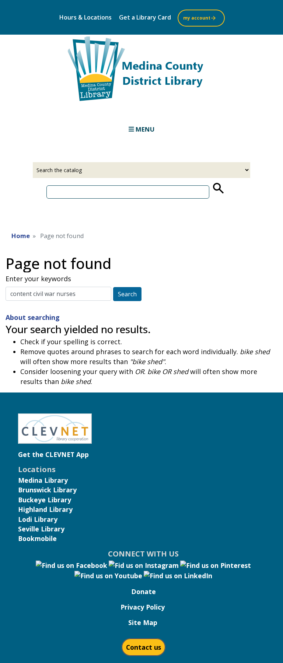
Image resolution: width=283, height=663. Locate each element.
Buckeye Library (44, 499)
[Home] (141, 71)
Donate (143, 591)
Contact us (143, 647)
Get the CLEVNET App (53, 454)
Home (20, 235)
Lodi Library (37, 519)
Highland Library (45, 509)
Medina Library (43, 480)
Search (127, 294)
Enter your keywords (38, 278)
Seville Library (41, 528)
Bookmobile (37, 538)
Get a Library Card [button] (145, 17)
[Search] (217, 188)
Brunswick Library (47, 489)
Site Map (142, 622)
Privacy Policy (142, 607)
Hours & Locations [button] (85, 17)
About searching (33, 317)
